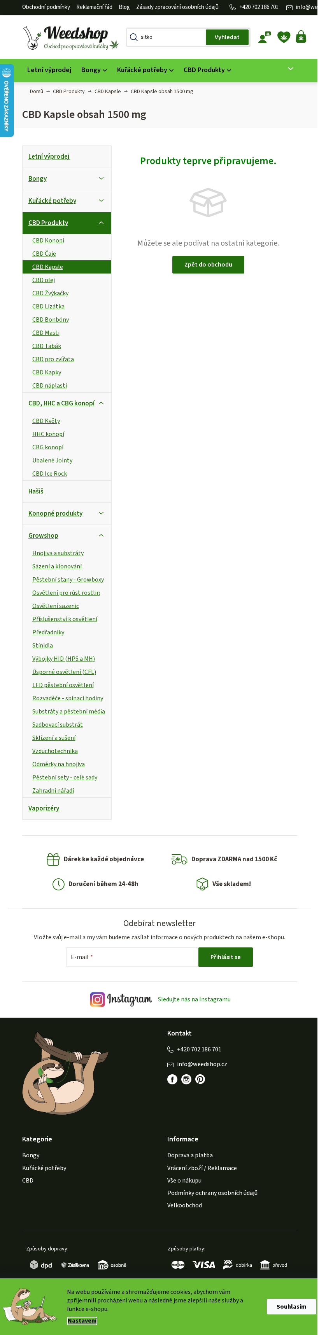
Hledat (224, 37)
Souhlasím (289, 1306)
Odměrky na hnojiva (55, 764)
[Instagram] (184, 1079)
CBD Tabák (43, 346)
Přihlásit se (223, 957)
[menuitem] (46, 70)
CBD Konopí (45, 240)
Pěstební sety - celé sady (61, 777)
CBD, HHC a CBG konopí (58, 403)
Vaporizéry (40, 808)
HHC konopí (45, 434)
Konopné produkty (52, 513)
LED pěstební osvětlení (60, 685)
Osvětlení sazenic (52, 606)
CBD (24, 1180)
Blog (121, 7)
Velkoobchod (182, 1205)
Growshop (40, 535)
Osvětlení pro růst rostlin (63, 593)
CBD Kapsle (44, 267)
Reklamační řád (91, 7)
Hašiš (32, 491)
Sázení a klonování (54, 566)
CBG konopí (44, 447)
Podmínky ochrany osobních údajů (210, 1193)
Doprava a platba (187, 1155)
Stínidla (39, 645)
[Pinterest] (198, 1079)
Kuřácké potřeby (49, 201)
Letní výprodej (45, 156)
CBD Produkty (45, 223)
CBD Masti (42, 333)
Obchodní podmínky (43, 7)
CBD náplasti (46, 385)
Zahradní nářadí (50, 790)
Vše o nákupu (182, 1180)
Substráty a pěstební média (65, 711)
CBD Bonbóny (47, 319)
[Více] (283, 68)
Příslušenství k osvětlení (61, 619)
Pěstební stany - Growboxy (65, 579)
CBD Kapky (43, 372)
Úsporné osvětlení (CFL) (61, 672)
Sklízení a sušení (50, 738)
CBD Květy (43, 421)
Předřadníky (45, 632)
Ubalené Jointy (49, 460)
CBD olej (40, 280)
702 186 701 (262, 7)
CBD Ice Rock (46, 473)
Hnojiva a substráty (55, 553)
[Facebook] (170, 1079)
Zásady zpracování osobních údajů (174, 7)
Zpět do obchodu (205, 264)
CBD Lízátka (45, 306)
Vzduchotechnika (52, 751)
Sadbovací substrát (54, 724)
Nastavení (79, 1321)
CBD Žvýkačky (47, 293)
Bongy (34, 179)
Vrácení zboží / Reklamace (199, 1168)
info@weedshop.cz (199, 1064)
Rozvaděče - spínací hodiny (64, 698)
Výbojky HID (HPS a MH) (60, 659)
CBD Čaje (41, 253)
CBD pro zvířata (50, 359)
